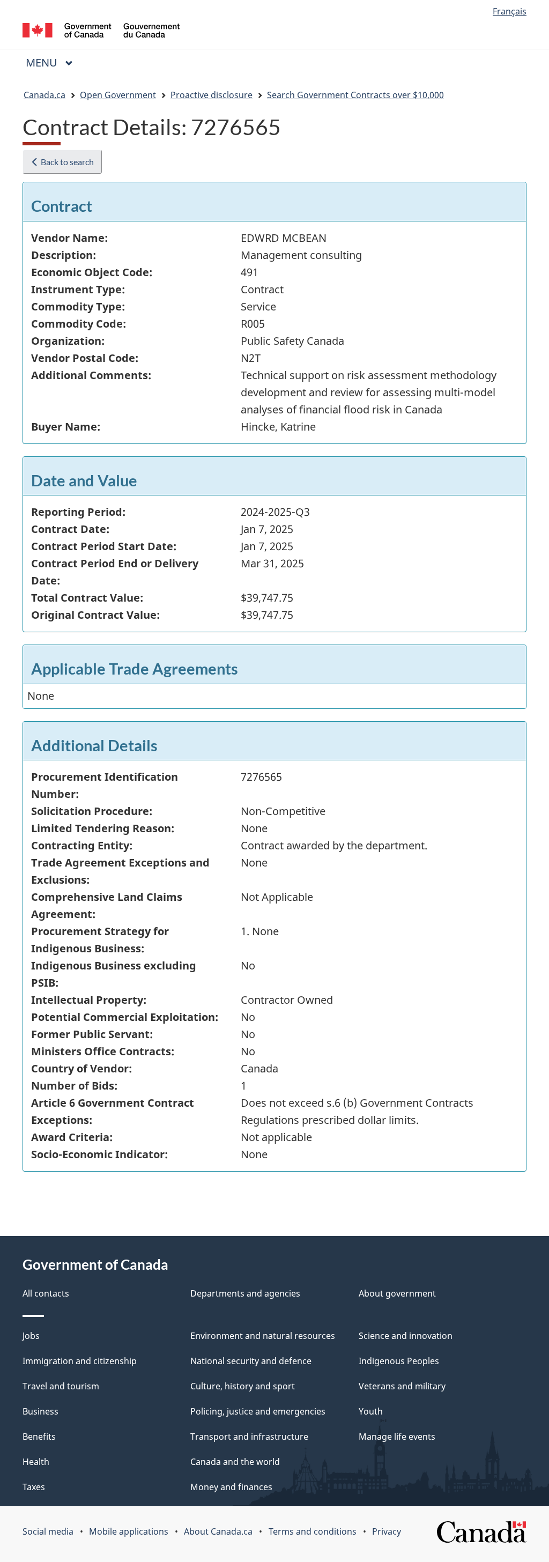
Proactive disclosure (211, 95)
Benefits (39, 1436)
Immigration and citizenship (80, 1361)
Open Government (118, 95)
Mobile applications (128, 1531)
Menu (43, 62)
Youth (371, 1411)
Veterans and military (402, 1386)
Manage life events (397, 1436)
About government (397, 1293)
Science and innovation (405, 1336)
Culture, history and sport (242, 1386)
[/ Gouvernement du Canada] (101, 32)
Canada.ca (44, 95)
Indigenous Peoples (399, 1361)
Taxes (34, 1487)
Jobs (31, 1336)
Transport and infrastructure (249, 1436)
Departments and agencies (245, 1293)
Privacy (386, 1531)
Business (40, 1411)
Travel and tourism (61, 1386)
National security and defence (250, 1361)
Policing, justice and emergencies (257, 1411)
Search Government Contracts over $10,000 (355, 95)
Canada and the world (235, 1462)
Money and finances (231, 1487)
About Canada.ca (218, 1531)
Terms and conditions (313, 1531)
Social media (48, 1531)
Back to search (66, 162)
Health (36, 1462)
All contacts (46, 1293)
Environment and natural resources (262, 1336)
